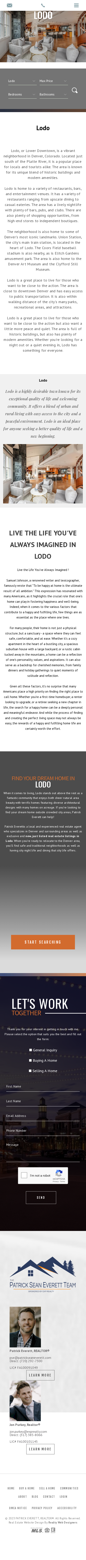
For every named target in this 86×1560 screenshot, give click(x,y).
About (22, 1496)
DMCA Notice (18, 1508)
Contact (49, 1496)
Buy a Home (26, 1488)
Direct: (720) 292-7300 (26, 1361)
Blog (35, 1496)
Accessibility (67, 1508)
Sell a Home (47, 1488)
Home (11, 1488)
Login (64, 1496)
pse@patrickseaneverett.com (30, 1358)
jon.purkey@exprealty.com (28, 1431)
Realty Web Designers (62, 1522)
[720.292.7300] (43, 5)
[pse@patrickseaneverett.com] (9, 5)
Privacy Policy (42, 1508)
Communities (69, 1488)
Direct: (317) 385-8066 (26, 1435)
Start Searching (43, 942)
